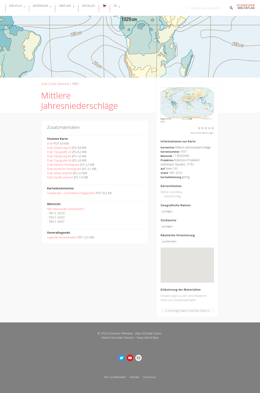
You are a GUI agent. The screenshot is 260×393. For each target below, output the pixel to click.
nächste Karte (198, 311)
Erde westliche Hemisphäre (64, 169)
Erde (44, 84)
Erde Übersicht (59, 84)
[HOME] (245, 8)
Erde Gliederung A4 (59, 156)
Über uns (65, 5)
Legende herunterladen (62, 237)
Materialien (40, 5)
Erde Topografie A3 (59, 152)
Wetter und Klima (171, 192)
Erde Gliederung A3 (59, 148)
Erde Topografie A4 (59, 160)
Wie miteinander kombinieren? (65, 209)
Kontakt (134, 377)
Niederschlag (172, 196)
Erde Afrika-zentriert (59, 173)
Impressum (149, 377)
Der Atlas (15, 5)
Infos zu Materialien (115, 377)
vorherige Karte (177, 311)
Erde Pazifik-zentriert (60, 177)
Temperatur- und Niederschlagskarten (71, 193)
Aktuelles (88, 5)
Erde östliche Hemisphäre (63, 165)
